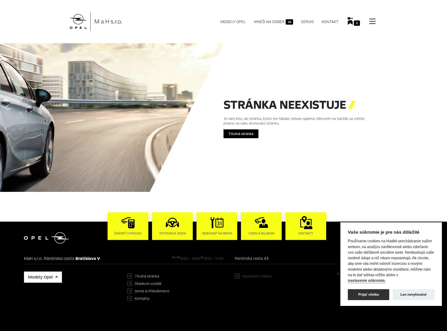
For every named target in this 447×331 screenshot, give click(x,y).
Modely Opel (233, 21)
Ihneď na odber (272, 21)
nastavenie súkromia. (367, 280)
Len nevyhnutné (413, 294)
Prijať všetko (368, 294)
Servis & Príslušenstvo (152, 291)
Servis (307, 21)
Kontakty (142, 298)
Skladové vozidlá (148, 283)
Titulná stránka (241, 133)
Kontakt (330, 21)
